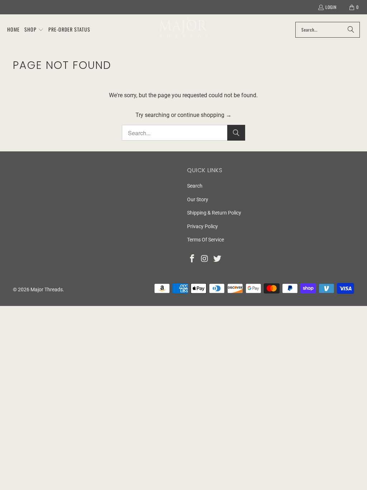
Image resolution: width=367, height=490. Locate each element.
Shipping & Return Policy (214, 213)
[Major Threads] (183, 29)
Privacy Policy (202, 226)
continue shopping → (204, 115)
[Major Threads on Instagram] (205, 259)
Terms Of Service (205, 239)
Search (194, 186)
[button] (34, 29)
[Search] (351, 30)
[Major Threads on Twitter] (217, 259)
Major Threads (46, 289)
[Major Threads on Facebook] (192, 259)
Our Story (197, 199)
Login (331, 7)
